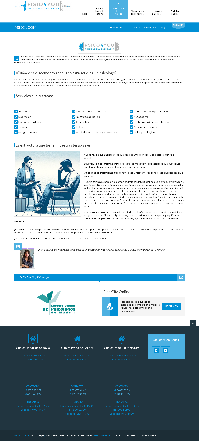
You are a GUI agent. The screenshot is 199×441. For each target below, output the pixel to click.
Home (113, 27)
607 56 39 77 (34, 390)
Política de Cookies (81, 435)
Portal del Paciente (175, 12)
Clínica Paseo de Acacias (131, 27)
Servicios (150, 27)
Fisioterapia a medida (156, 12)
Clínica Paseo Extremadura (137, 12)
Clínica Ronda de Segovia (99, 11)
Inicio (84, 13)
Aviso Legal (37, 435)
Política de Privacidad (57, 435)
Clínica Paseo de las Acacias (118, 11)
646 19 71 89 (123, 390)
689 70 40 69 (79, 390)
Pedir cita (171, 306)
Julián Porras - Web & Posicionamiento (136, 435)
